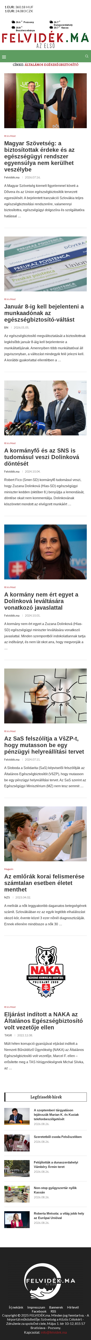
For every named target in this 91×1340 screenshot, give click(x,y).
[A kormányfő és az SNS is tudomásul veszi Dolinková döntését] (45, 408)
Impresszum (36, 1307)
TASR (8, 1035)
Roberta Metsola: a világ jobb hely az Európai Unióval (59, 1216)
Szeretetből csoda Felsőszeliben (58, 1137)
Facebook (39, 1311)
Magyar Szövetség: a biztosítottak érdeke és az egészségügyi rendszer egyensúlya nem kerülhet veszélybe (39, 156)
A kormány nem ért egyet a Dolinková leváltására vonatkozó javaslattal (41, 601)
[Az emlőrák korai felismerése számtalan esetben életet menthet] (45, 833)
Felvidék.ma (11, 177)
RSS (53, 1311)
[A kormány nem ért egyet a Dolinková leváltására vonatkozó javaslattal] (45, 552)
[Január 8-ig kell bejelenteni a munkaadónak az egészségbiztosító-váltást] (45, 263)
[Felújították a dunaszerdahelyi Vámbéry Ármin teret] (17, 1168)
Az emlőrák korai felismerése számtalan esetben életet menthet (44, 883)
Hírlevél (73, 1307)
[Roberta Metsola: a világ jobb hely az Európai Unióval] (17, 1219)
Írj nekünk (16, 1307)
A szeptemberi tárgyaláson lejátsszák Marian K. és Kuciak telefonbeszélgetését (56, 1114)
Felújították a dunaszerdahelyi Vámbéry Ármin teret (56, 1165)
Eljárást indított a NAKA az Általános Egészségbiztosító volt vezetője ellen (43, 1021)
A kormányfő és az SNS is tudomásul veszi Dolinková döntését (41, 457)
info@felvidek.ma (54, 1332)
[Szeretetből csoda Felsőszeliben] (17, 1143)
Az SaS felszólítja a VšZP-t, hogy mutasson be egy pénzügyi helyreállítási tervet (44, 745)
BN (6, 327)
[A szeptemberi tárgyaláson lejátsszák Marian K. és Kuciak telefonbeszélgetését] (17, 1116)
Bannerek (56, 1307)
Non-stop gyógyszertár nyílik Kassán (55, 1190)
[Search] (87, 56)
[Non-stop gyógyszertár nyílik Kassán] (17, 1194)
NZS (7, 897)
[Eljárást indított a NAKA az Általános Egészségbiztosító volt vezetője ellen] (45, 971)
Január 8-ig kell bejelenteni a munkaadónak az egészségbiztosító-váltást (44, 313)
